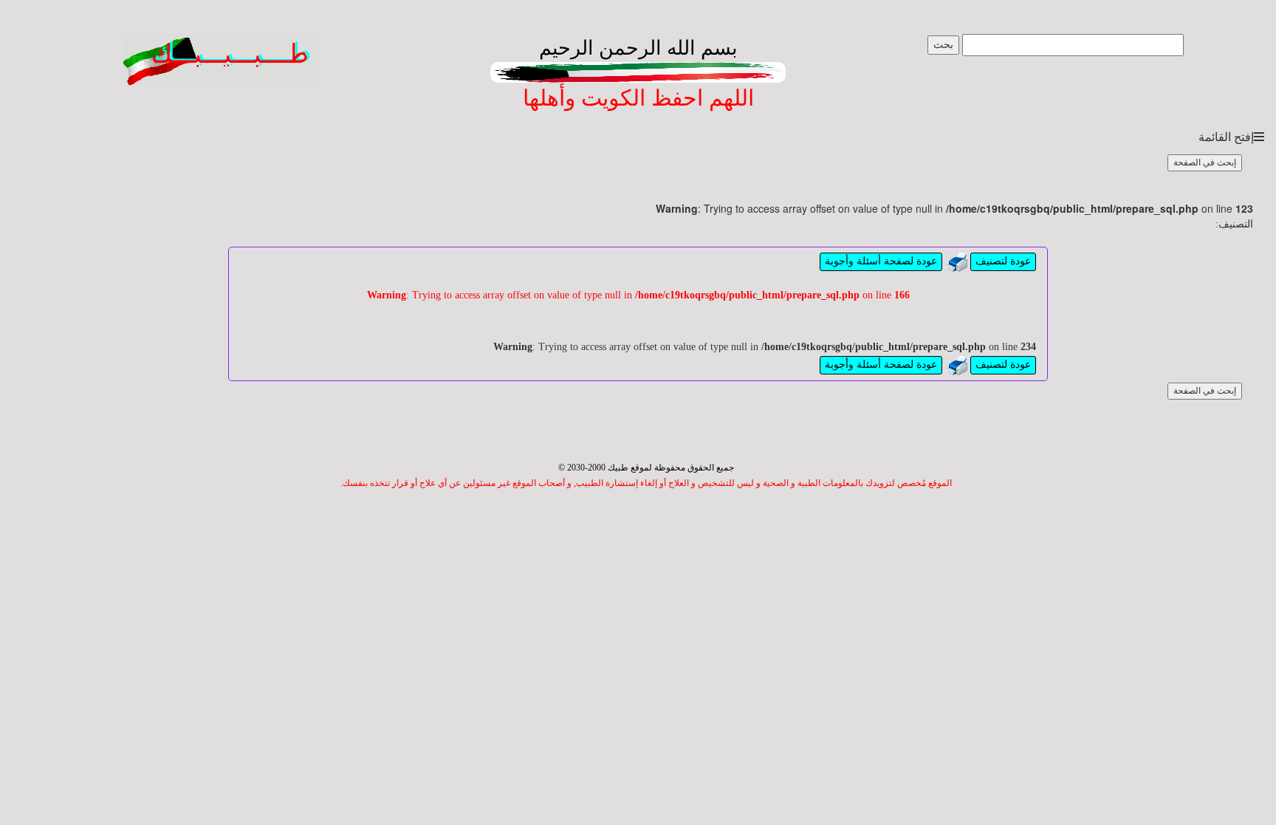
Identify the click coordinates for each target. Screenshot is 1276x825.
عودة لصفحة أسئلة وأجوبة (881, 261)
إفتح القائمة (1226, 137)
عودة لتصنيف (1003, 261)
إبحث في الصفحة (1204, 162)
